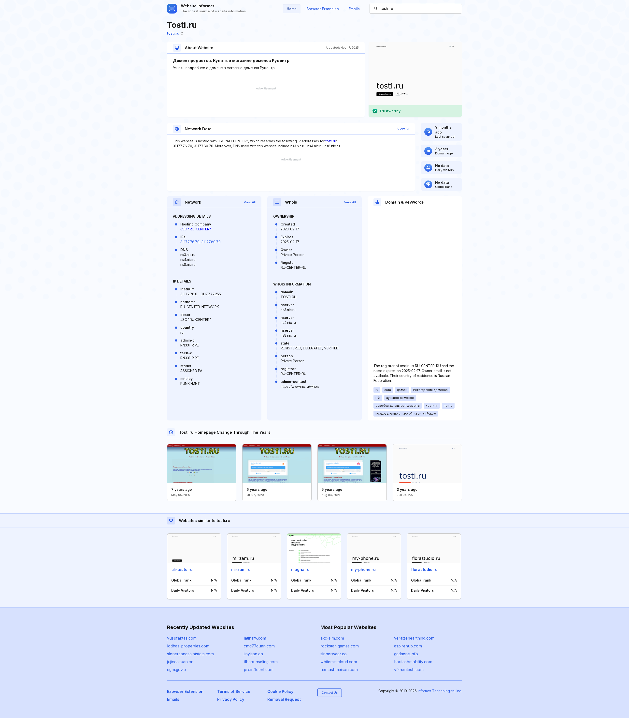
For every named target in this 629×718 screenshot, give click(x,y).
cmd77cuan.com (259, 645)
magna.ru (300, 569)
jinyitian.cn (253, 653)
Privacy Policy (230, 699)
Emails (354, 9)
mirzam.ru (241, 569)
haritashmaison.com (339, 669)
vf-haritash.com (409, 669)
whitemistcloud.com (338, 661)
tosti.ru (173, 33)
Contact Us (330, 692)
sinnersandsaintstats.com (190, 653)
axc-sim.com (332, 638)
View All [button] (403, 129)
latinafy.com (255, 638)
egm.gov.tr (176, 669)
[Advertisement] (266, 102)
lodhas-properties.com (188, 645)
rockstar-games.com (339, 645)
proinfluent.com (258, 669)
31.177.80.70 (211, 242)
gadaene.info (406, 653)
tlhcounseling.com (261, 661)
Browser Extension (322, 9)
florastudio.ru (424, 569)
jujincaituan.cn (180, 661)
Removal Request (284, 699)
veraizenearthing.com (414, 638)
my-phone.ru (363, 569)
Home (292, 9)
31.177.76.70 (190, 242)
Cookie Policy (280, 691)
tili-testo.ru (182, 569)
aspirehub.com (408, 645)
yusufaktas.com (182, 638)
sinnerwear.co (333, 653)
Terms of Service (233, 691)
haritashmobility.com (413, 661)
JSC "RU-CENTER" (195, 229)
